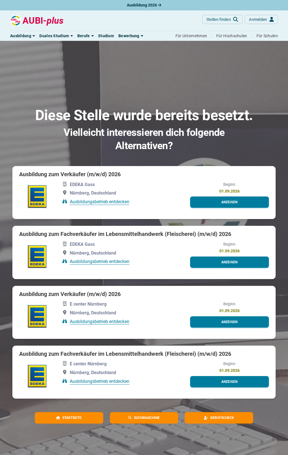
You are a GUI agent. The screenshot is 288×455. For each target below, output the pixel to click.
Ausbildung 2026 (142, 5)
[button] (22, 35)
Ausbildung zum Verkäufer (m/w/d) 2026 (70, 174)
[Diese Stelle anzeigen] (37, 196)
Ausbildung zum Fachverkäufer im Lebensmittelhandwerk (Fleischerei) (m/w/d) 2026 (125, 234)
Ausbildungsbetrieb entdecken (99, 201)
